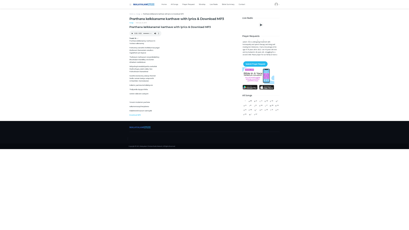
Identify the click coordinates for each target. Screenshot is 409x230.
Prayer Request (188, 4)
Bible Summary (228, 4)
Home (164, 4)
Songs (138, 14)
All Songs (174, 4)
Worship (202, 4)
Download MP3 (135, 115)
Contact (242, 4)
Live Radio (214, 4)
